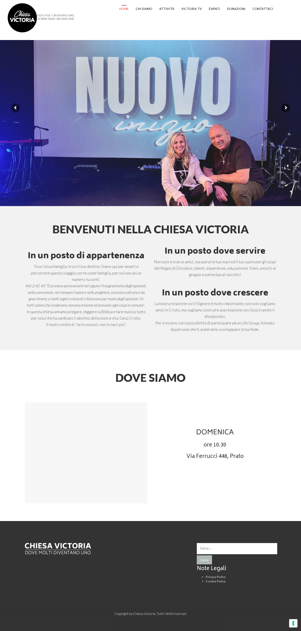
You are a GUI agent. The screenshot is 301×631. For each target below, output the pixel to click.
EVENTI (214, 9)
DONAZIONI (236, 9)
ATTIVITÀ (166, 9)
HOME (124, 9)
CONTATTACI (263, 9)
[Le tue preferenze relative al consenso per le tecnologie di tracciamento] (293, 623)
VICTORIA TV (191, 9)
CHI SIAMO (144, 9)
